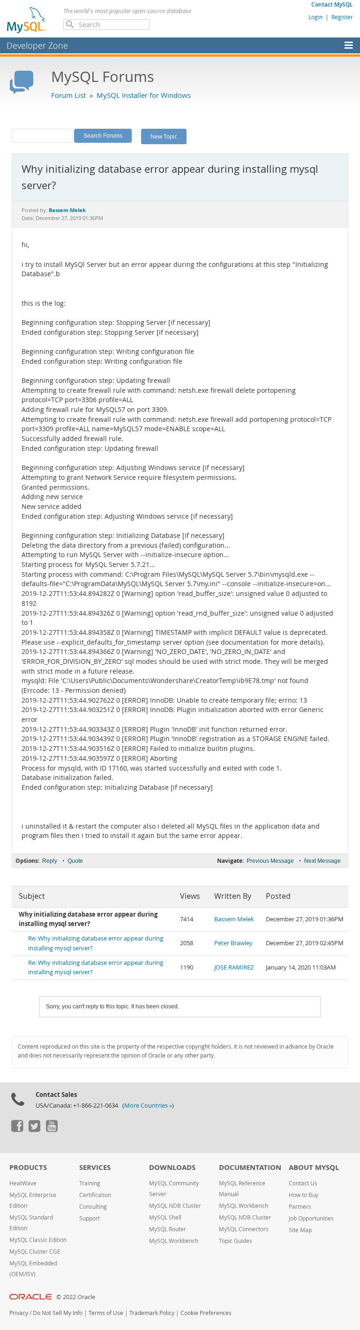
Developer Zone (37, 45)
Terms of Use (106, 1312)
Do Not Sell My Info (57, 1312)
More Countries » (148, 1106)
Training (89, 1183)
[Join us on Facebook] (16, 1129)
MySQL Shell (165, 1217)
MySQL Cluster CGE (34, 1251)
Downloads (172, 1167)
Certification (95, 1194)
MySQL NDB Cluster (175, 1205)
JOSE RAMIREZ (234, 967)
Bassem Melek (234, 919)
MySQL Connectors (244, 1229)
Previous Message (270, 861)
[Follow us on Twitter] (34, 1129)
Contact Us (303, 1183)
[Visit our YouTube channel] (51, 1129)
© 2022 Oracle (75, 1297)
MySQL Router (167, 1229)
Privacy (18, 1312)
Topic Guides (235, 1240)
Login (315, 17)
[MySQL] (27, 20)
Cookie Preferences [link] (206, 1312)
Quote (75, 861)
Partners (300, 1206)
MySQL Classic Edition (38, 1239)
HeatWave (23, 1183)
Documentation (250, 1167)
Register (342, 17)
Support (89, 1218)
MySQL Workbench (173, 1240)
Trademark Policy (151, 1312)
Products (28, 1167)
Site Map (300, 1230)
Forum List (68, 95)
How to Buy (303, 1194)
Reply (49, 861)
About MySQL (314, 1167)
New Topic (163, 136)
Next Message (322, 861)
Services (95, 1167)
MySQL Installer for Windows (144, 95)
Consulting (93, 1206)
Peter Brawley (233, 943)
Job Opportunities (311, 1218)
